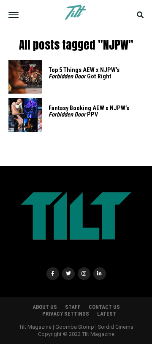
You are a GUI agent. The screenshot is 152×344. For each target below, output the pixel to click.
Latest (106, 314)
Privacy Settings (65, 314)
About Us (45, 307)
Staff (73, 307)
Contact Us (104, 307)
